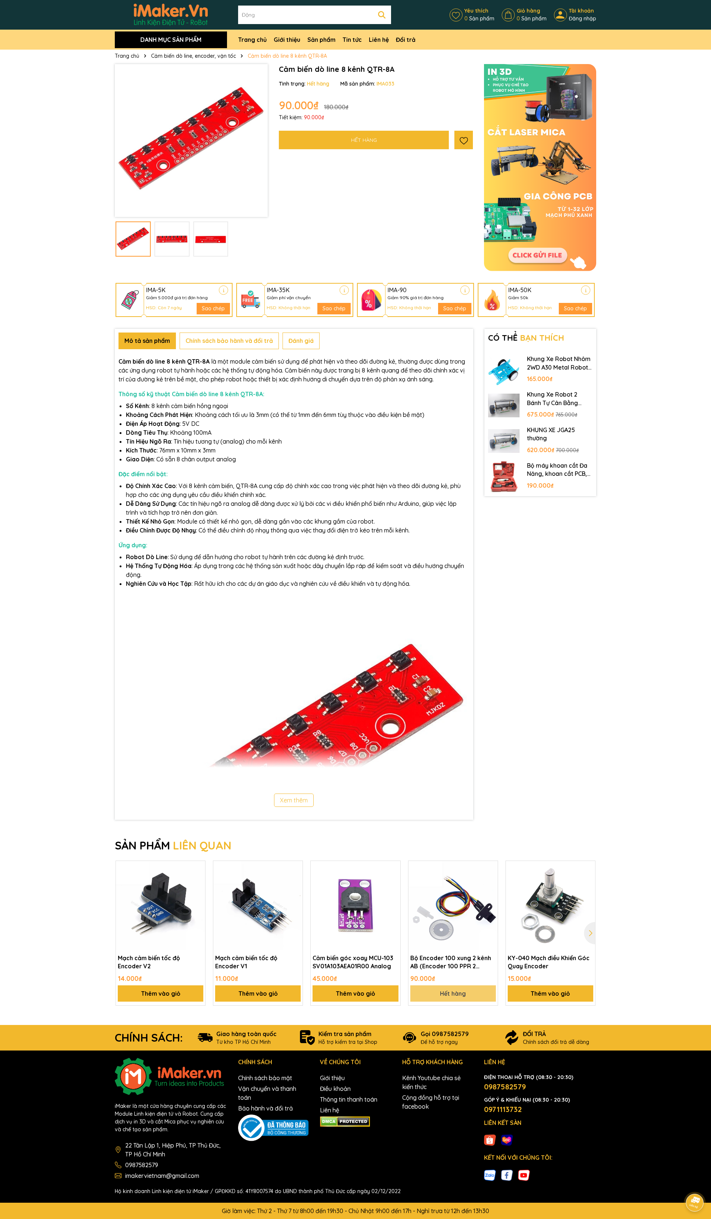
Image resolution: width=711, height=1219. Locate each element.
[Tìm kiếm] (381, 14)
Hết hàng (453, 993)
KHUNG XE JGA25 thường (551, 434)
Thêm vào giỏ (160, 993)
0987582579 (141, 1165)
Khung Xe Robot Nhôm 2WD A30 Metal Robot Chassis (559, 363)
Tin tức (352, 39)
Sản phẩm (321, 39)
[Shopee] (490, 1139)
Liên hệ (379, 39)
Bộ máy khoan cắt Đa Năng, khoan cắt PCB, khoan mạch (557, 470)
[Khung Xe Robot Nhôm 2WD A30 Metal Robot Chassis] (504, 370)
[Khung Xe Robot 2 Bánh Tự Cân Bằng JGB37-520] (504, 405)
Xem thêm (294, 800)
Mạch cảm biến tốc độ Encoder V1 (246, 962)
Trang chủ (252, 39)
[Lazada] (507, 1139)
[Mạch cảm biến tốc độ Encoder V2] (160, 905)
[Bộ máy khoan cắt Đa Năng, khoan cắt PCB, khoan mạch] (504, 476)
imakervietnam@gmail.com (162, 1175)
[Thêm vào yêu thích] (463, 140)
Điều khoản (335, 1088)
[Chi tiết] (223, 290)
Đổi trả (405, 39)
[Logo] (171, 14)
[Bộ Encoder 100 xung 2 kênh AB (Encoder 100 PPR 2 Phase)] (453, 905)
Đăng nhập (582, 18)
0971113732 (503, 1109)
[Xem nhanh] (197, 895)
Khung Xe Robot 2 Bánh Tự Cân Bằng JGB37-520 (552, 399)
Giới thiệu (287, 39)
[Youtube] (524, 1174)
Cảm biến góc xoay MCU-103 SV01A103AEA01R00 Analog (353, 962)
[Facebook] (507, 1174)
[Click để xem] (191, 140)
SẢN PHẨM (173, 845)
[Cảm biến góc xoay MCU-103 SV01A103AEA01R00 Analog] (355, 905)
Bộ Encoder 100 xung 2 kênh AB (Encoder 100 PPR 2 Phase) (450, 962)
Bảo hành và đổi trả (265, 1108)
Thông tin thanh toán (348, 1099)
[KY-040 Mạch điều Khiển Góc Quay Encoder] (550, 905)
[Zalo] (490, 1174)
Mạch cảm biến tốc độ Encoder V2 (149, 962)
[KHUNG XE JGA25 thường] (504, 441)
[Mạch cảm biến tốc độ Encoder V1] (258, 905)
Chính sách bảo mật (265, 1078)
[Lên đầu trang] (695, 1182)
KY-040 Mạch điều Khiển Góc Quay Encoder (549, 962)
